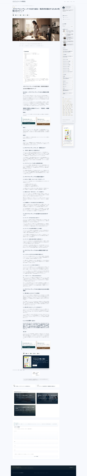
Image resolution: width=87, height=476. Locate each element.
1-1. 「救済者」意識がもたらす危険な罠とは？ (30, 60)
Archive (16, 5)
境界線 (71, 105)
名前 (14, 441)
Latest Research (66, 19)
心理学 (67, 108)
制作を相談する (72, 467)
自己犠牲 (72, 112)
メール (15, 445)
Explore (16, 402)
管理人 (16, 12)
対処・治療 (19, 12)
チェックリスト (64, 101)
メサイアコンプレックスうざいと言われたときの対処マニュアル (69, 45)
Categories (65, 17)
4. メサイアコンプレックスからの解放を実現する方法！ (30, 70)
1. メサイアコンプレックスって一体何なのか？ (29, 59)
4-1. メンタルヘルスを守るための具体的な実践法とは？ (31, 71)
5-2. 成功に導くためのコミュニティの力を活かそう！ (30, 76)
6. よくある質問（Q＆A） (27, 77)
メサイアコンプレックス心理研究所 (19, 1)
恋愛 (66, 109)
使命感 (63, 105)
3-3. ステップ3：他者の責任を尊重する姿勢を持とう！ (31, 69)
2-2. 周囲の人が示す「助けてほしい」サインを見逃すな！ (31, 64)
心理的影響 (64, 109)
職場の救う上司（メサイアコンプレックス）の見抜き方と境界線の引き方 (68, 90)
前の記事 (22, 386)
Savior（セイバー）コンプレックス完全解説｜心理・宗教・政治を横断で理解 (69, 34)
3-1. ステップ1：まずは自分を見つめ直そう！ (30, 67)
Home (65, 1)
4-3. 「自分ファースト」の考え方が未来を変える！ (30, 73)
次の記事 (46, 386)
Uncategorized (65, 49)
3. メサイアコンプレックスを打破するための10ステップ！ (31, 66)
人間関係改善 (71, 104)
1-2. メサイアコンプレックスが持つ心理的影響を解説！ (31, 61)
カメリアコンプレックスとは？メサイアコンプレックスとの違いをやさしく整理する (69, 31)
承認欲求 (69, 109)
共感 (69, 105)
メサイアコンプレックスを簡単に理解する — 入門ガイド (23, 395)
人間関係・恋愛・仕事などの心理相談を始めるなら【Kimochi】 (43, 124)
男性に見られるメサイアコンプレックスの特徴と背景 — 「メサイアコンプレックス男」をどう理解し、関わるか (69, 38)
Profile (65, 15)
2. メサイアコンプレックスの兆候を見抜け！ (29, 62)
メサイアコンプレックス (69, 101)
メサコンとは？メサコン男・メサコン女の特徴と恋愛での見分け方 (69, 41)
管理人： (26, 58)
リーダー (64, 104)
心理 (65, 108)
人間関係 (68, 104)
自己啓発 (64, 112)
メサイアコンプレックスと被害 (66, 66)
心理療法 (70, 108)
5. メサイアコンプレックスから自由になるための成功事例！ (31, 74)
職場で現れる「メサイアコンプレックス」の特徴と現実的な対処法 (47, 396)
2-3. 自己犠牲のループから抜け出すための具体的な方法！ (31, 65)
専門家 (63, 108)
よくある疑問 (64, 74)
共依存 (67, 105)
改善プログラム (64, 84)
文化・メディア (64, 86)
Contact (71, 1)
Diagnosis (68, 1)
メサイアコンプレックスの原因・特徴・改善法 (68, 71)
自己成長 (66, 112)
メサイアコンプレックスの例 (66, 68)
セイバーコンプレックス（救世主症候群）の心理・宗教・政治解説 (68, 56)
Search (72, 26)
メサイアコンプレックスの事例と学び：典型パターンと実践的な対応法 (24, 408)
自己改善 (69, 112)
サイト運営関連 (64, 54)
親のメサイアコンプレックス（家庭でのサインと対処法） (68, 93)
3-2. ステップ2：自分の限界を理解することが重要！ (30, 68)
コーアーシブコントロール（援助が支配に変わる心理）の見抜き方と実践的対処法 (68, 51)
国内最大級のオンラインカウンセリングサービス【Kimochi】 (28, 123)
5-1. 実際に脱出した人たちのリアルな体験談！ (30, 75)
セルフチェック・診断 (65, 59)
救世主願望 (72, 109)
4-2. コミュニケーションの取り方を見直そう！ (30, 72)
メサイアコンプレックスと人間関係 (66, 61)
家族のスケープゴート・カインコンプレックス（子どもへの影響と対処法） (68, 78)
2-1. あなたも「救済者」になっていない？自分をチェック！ (31, 63)
